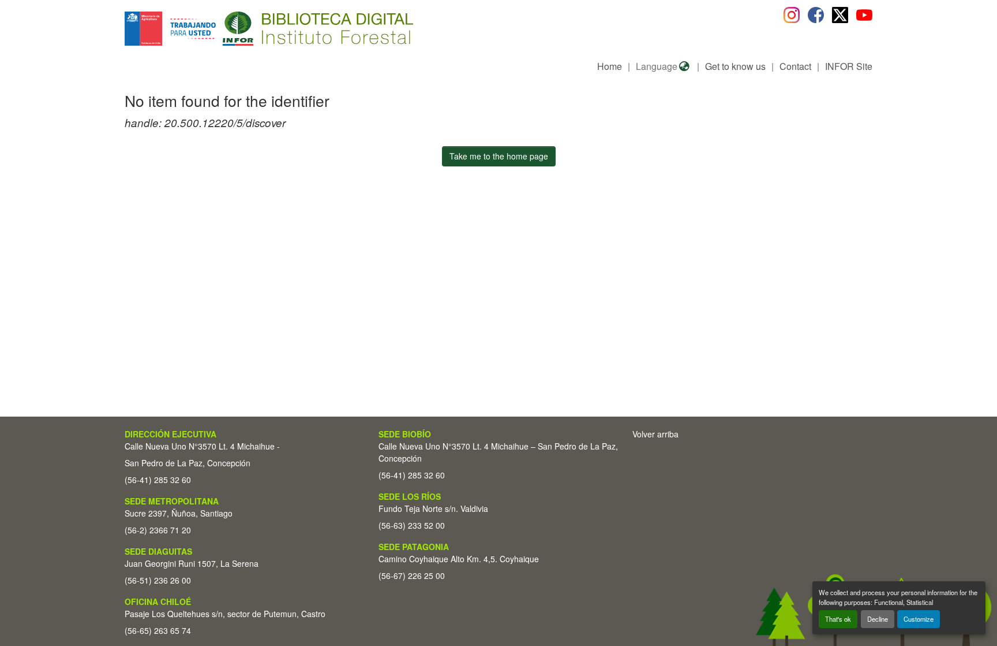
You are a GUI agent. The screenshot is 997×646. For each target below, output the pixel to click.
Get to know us (735, 66)
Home (609, 66)
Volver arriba (655, 434)
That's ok (838, 618)
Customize (919, 618)
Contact (795, 66)
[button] (219, 29)
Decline (877, 618)
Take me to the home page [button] (498, 156)
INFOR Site (848, 66)
